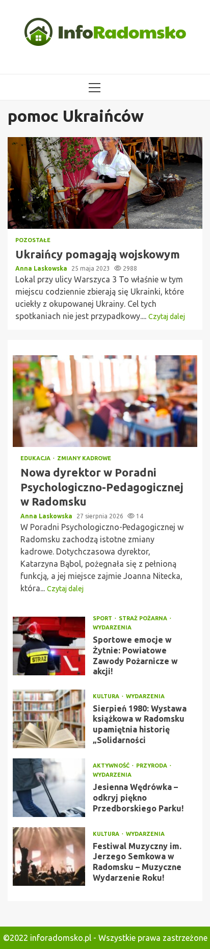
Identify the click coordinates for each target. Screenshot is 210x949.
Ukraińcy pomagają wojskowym (105, 183)
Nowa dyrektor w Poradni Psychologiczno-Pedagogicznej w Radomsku (105, 401)
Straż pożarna (144, 618)
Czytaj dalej (166, 316)
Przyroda (152, 766)
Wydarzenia (112, 627)
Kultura (107, 696)
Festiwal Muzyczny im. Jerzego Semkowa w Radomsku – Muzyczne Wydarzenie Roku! (49, 856)
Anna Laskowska (42, 268)
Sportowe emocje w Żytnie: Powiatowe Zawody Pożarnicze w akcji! (49, 646)
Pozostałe (32, 240)
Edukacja (36, 458)
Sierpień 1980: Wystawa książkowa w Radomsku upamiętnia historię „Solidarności (49, 719)
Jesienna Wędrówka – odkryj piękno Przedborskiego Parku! (49, 787)
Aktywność (112, 766)
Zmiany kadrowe (84, 458)
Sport (103, 618)
